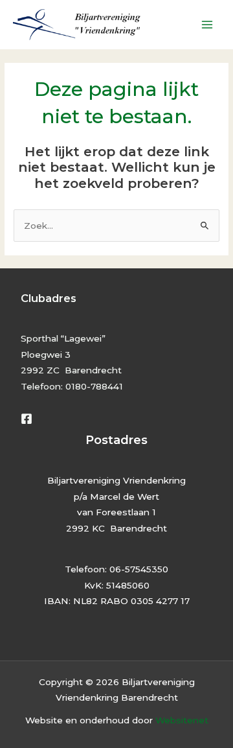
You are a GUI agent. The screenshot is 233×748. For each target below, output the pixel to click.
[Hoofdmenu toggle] (207, 25)
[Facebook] (26, 419)
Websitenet (181, 720)
